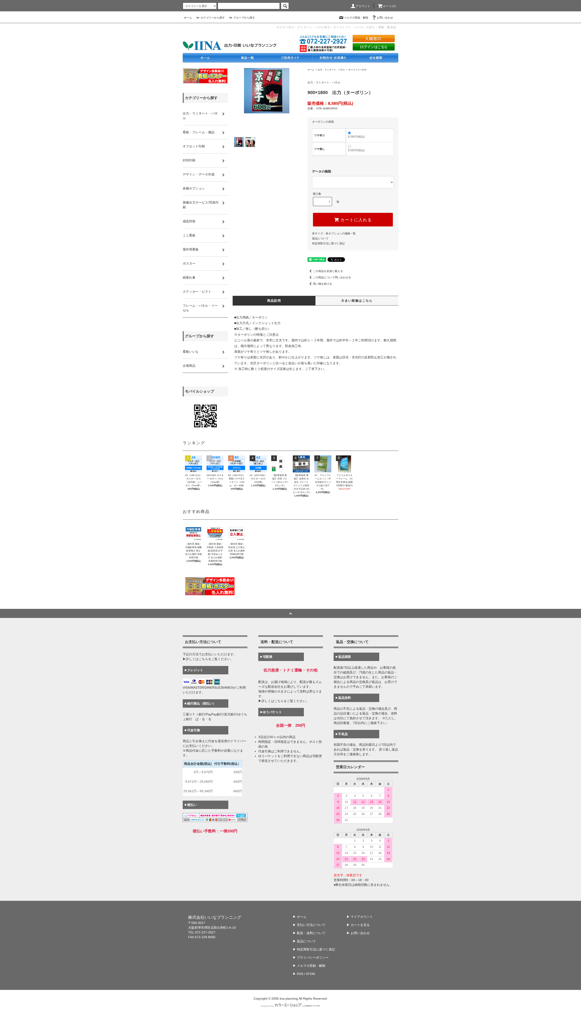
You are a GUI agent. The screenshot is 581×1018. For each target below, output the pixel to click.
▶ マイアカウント (360, 916)
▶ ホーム (299, 916)
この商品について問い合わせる (332, 277)
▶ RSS (298, 974)
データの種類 (321, 171)
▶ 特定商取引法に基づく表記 (314, 949)
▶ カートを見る (358, 925)
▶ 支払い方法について (309, 925)
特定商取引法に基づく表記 (328, 243)
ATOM (310, 974)
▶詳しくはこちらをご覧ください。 (208, 659)
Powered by (267, 1006)
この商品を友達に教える (328, 271)
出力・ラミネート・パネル (331, 69)
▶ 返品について (304, 941)
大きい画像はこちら (357, 300)
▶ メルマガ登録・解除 (309, 965)
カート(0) (389, 6)
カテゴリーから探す (212, 17)
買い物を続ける (322, 283)
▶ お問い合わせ (358, 933)
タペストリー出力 (357, 69)
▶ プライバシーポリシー (311, 957)
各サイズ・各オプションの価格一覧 (334, 233)
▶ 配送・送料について (309, 933)
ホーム (188, 17)
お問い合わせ (385, 17)
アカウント (363, 6)
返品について (320, 238)
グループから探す (244, 17)
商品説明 (274, 300)
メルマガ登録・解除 (356, 17)
